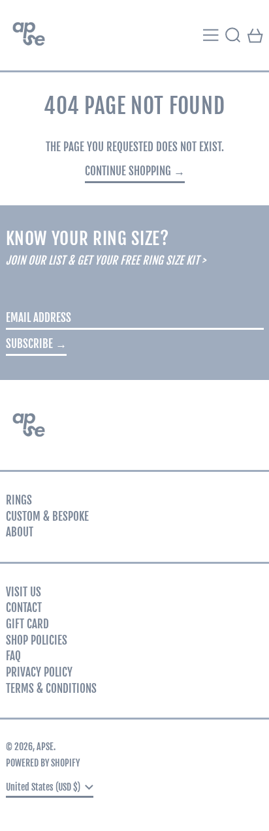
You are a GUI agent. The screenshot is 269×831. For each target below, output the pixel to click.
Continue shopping (128, 171)
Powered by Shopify (43, 762)
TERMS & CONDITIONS (51, 688)
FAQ (13, 656)
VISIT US (23, 592)
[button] (233, 35)
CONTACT (24, 608)
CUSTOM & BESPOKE (47, 516)
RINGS (19, 500)
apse (45, 746)
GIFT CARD (27, 624)
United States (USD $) (44, 787)
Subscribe (29, 344)
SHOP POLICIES (36, 640)
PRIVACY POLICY (39, 672)
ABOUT (19, 532)
